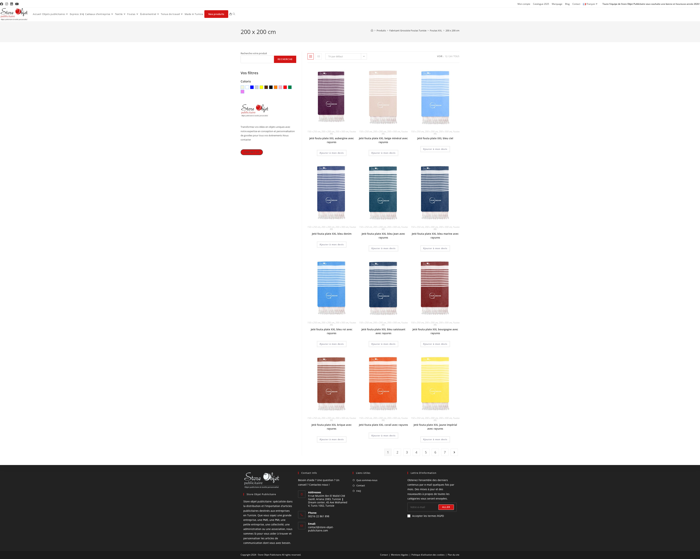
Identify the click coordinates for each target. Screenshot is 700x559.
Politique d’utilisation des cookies (428, 554)
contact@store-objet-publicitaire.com (321, 528)
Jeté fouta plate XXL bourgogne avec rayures (435, 331)
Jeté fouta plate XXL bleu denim (331, 233)
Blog (567, 3)
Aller (446, 507)
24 (450, 56)
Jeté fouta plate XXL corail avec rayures (383, 425)
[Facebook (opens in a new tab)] (2, 4)
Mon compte (524, 3)
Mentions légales (399, 554)
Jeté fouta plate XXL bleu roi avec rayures (331, 331)
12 (446, 56)
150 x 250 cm (313, 131)
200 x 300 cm (341, 131)
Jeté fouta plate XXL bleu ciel (435, 138)
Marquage (557, 3)
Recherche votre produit (254, 53)
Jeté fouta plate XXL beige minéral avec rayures (383, 140)
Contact (576, 3)
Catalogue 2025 (541, 3)
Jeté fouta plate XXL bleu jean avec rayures (383, 235)
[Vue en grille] (311, 56)
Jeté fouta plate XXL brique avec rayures (332, 426)
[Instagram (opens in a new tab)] (6, 4)
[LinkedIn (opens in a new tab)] (11, 4)
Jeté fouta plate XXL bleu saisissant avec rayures (383, 331)
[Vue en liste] (319, 56)
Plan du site (453, 554)
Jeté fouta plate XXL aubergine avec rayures (331, 140)
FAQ (358, 491)
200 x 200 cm (452, 30)
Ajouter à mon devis (332, 152)
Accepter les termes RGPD (428, 516)
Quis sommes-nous (366, 480)
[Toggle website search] (234, 14)
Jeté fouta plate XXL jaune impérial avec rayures (435, 426)
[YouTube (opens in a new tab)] (17, 4)
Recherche (285, 59)
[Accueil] (372, 30)
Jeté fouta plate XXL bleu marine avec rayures (435, 235)
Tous (456, 56)
